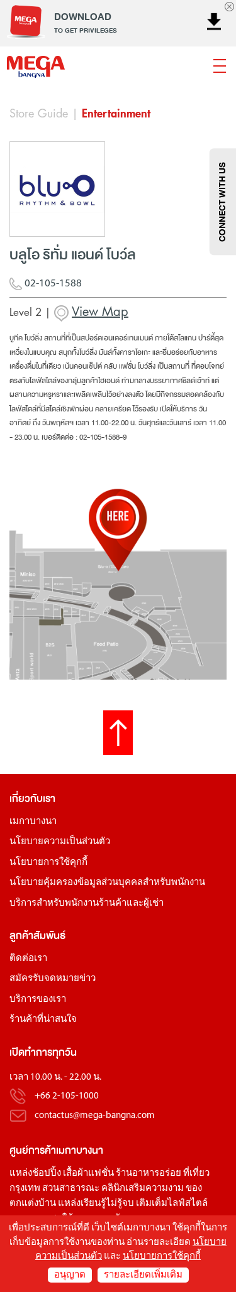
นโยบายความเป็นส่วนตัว (59, 842)
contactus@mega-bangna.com (95, 1116)
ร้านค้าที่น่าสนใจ (43, 1019)
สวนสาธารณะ (70, 1188)
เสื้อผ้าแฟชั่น (88, 1173)
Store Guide (38, 113)
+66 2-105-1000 (67, 1097)
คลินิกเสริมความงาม (142, 1188)
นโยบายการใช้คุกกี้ (48, 862)
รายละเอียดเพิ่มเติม (143, 1275)
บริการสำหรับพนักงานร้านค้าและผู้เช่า (86, 903)
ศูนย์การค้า (32, 1150)
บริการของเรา (37, 999)
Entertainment (116, 113)
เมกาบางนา (33, 822)
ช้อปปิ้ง (46, 1173)
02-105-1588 (52, 283)
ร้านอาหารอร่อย (148, 1173)
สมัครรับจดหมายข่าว (52, 979)
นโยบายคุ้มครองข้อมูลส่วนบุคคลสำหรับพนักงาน (107, 883)
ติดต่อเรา (28, 959)
